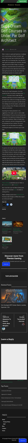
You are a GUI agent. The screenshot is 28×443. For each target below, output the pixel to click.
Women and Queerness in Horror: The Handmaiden (11, 398)
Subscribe (6, 264)
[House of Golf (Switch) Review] (18, 224)
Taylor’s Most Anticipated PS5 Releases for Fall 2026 (11, 405)
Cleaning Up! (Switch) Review (7, 401)
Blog (3, 426)
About (3, 419)
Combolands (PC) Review (6, 390)
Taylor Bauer (6, 49)
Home (3, 430)
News (3, 11)
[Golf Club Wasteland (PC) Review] (7, 224)
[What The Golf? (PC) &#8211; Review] (7, 239)
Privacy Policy (6, 421)
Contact (4, 428)
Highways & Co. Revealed (6, 394)
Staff (4, 424)
